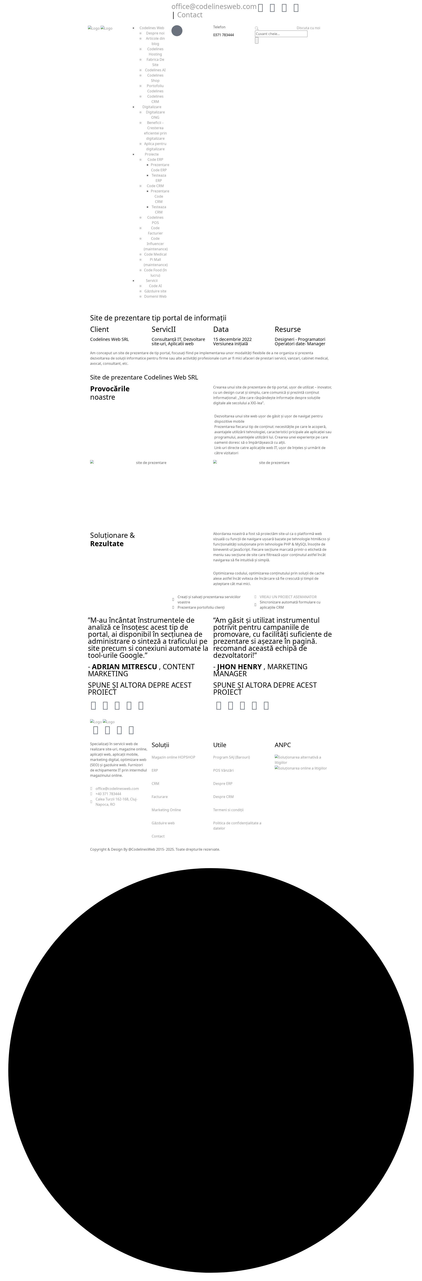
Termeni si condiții (228, 809)
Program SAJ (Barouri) (231, 757)
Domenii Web (155, 296)
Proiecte (152, 154)
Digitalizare (151, 106)
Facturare (160, 796)
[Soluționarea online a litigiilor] (301, 767)
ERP (155, 770)
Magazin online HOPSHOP (173, 757)
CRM (155, 783)
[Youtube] (296, 7)
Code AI (155, 285)
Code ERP (155, 159)
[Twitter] (260, 7)
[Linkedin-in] (284, 7)
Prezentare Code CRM (160, 196)
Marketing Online (166, 809)
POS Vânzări (223, 770)
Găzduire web (163, 823)
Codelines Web (152, 27)
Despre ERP (223, 783)
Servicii (152, 280)
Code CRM (155, 185)
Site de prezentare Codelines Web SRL (144, 377)
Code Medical (155, 254)
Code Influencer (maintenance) (156, 243)
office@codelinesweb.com (214, 6)
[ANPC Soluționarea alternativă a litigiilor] (303, 759)
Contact (190, 14)
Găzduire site (155, 291)
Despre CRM (223, 796)
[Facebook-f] (272, 7)
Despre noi (155, 33)
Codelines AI (155, 70)
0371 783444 (223, 34)
